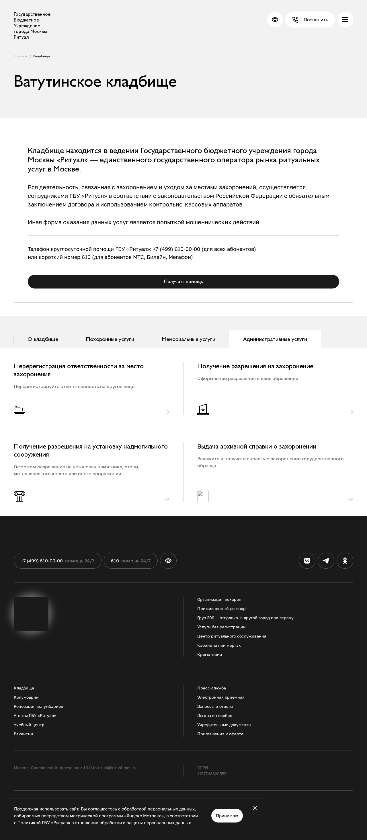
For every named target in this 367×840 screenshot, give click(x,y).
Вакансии (23, 733)
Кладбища (41, 56)
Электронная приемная (221, 697)
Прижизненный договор (221, 608)
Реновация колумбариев (38, 706)
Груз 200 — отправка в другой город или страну (245, 617)
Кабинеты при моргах (219, 645)
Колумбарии (26, 697)
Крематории (209, 654)
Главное (21, 56)
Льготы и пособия (214, 715)
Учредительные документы (224, 724)
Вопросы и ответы (215, 706)
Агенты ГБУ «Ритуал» (35, 715)
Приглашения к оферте (220, 733)
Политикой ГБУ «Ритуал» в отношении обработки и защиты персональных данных (104, 822)
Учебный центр (29, 724)
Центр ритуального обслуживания (231, 636)
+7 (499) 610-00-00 (176, 249)
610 (86, 257)
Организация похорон (219, 599)
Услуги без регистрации (221, 626)
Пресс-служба (211, 687)
